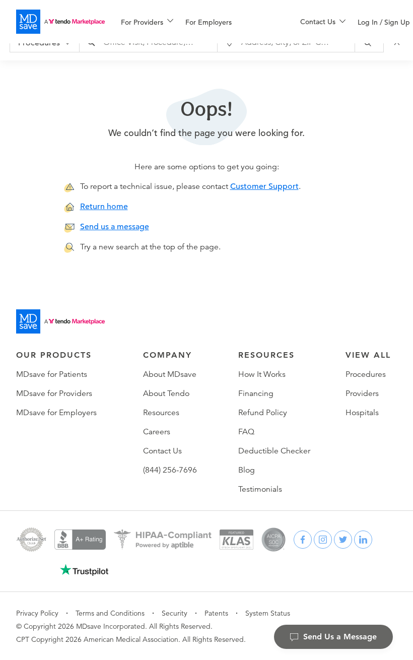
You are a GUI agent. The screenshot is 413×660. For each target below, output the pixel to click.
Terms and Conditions (110, 613)
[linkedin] (363, 540)
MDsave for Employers (56, 413)
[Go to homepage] (60, 321)
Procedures (366, 374)
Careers (156, 432)
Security (174, 613)
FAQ (246, 432)
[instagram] (323, 540)
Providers (362, 393)
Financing (255, 393)
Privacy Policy (37, 613)
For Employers (208, 22)
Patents (216, 613)
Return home (104, 207)
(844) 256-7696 (170, 470)
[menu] (194, 21)
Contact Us (162, 451)
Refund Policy (262, 413)
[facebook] (303, 540)
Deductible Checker (274, 451)
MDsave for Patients (51, 374)
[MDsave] (60, 22)
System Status (267, 613)
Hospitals (362, 413)
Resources (161, 413)
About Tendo (166, 393)
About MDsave (169, 374)
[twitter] (343, 540)
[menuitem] (147, 22)
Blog (246, 470)
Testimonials (260, 489)
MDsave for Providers (54, 393)
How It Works (262, 374)
